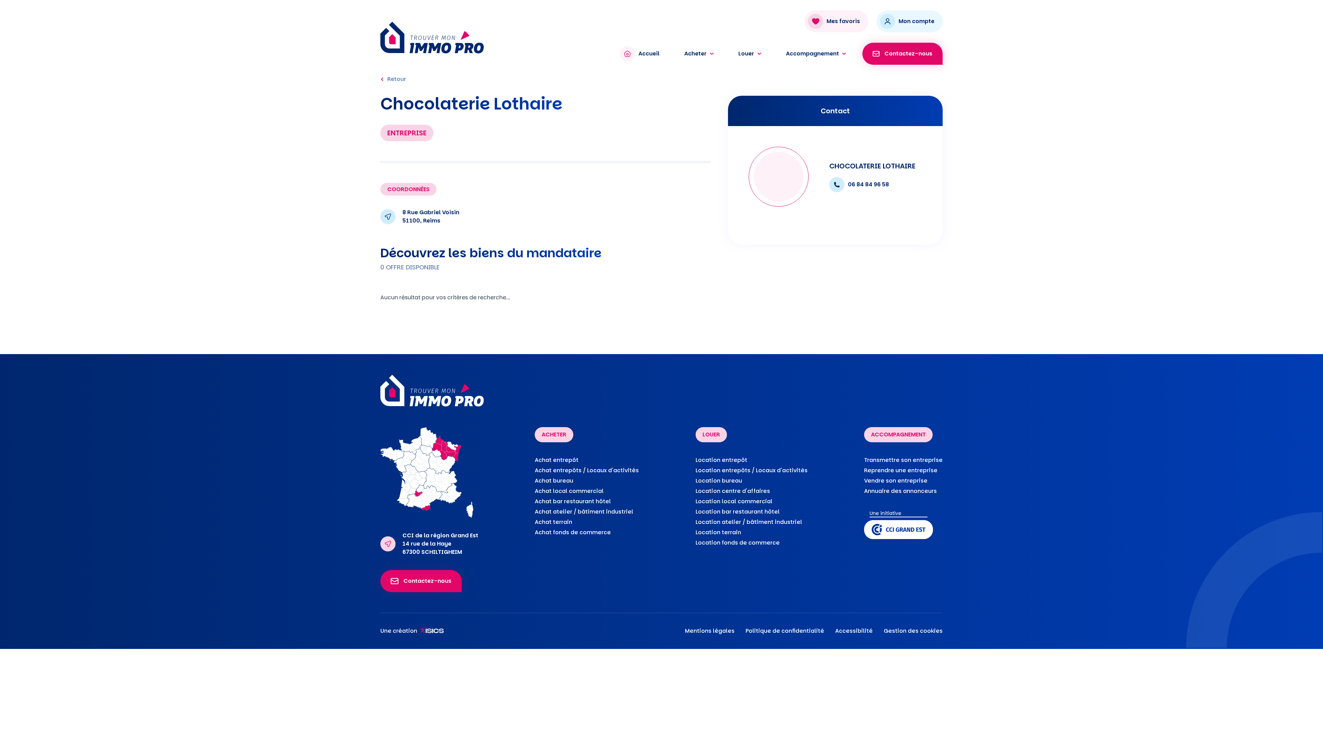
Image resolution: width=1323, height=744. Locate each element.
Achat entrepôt (556, 460)
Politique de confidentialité (785, 631)
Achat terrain (553, 522)
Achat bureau (554, 481)
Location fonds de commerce (738, 543)
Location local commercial (734, 501)
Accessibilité (854, 631)
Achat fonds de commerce (573, 532)
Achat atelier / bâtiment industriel (584, 512)
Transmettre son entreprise (903, 460)
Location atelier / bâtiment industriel (749, 522)
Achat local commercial (569, 491)
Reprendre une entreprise (900, 470)
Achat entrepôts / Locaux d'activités (587, 470)
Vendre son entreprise (895, 481)
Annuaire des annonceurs (900, 491)
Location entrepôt (721, 460)
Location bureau (719, 481)
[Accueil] (493, 37)
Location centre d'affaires (733, 491)
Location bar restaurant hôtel (738, 512)
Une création (398, 631)
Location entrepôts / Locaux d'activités (752, 470)
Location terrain (718, 532)
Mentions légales (710, 631)
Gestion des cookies (913, 631)
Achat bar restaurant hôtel (573, 501)
